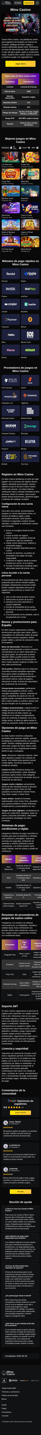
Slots (33, 147)
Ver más (20, 1191)
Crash (24, 147)
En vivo (14, 147)
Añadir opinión (20, 1112)
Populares (5, 147)
